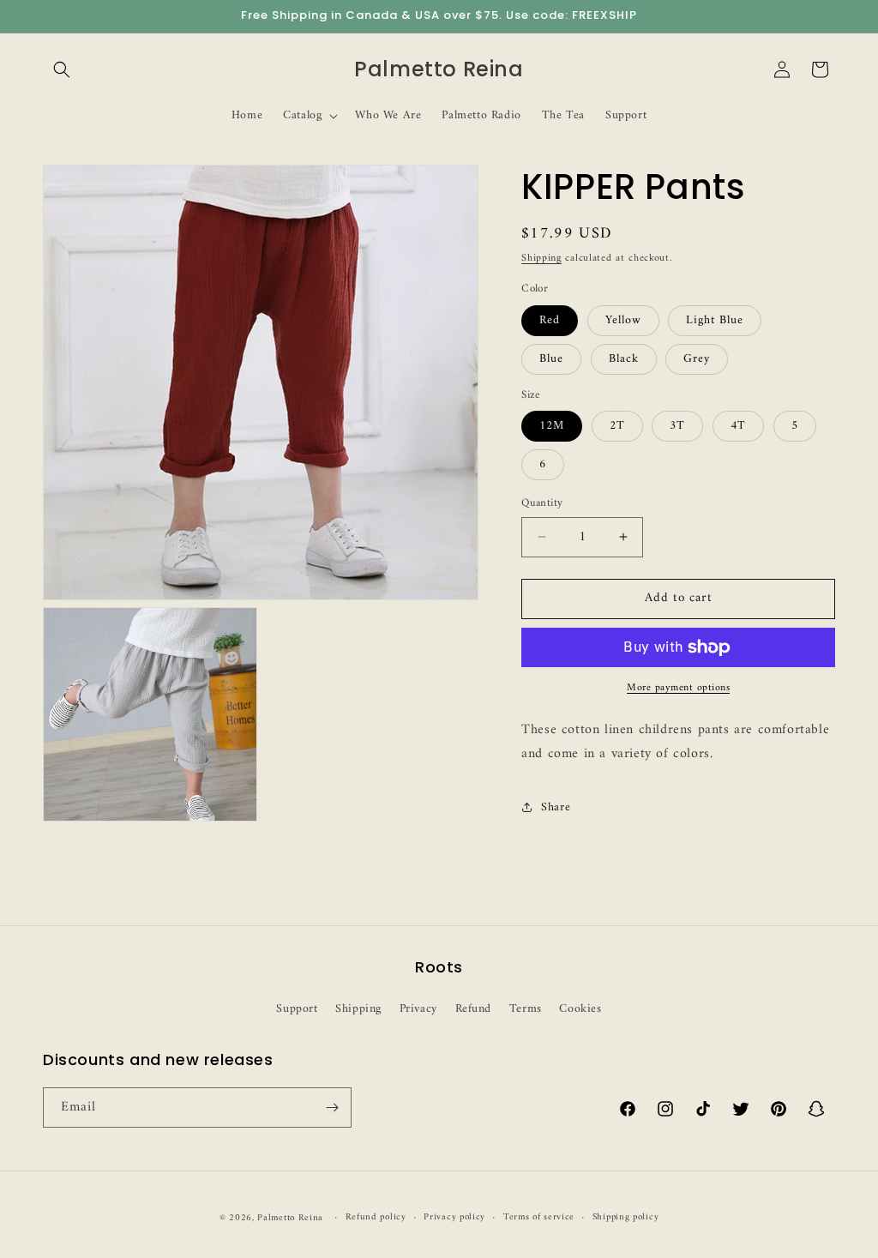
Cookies (580, 1009)
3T (677, 425)
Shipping (541, 259)
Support (296, 1009)
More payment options (678, 688)
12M (551, 425)
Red (549, 320)
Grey (696, 359)
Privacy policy (454, 1217)
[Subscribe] (332, 1107)
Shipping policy (625, 1217)
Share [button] (555, 807)
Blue (551, 359)
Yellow (623, 320)
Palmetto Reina (290, 1218)
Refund (473, 1009)
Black (624, 359)
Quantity (541, 503)
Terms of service (538, 1217)
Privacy (418, 1009)
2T (617, 425)
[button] (62, 69)
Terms (525, 1009)
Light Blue (714, 320)
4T (738, 425)
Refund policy (376, 1217)
